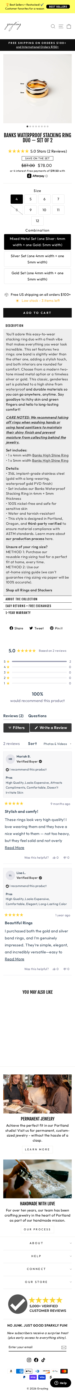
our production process (25, 538)
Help (36, 1256)
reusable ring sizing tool (25, 557)
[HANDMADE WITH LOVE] (37, 1178)
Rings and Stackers (36, 590)
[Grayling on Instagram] (29, 1359)
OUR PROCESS (37, 1229)
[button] (37, 151)
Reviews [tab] (13, 716)
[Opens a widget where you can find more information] (60, 1383)
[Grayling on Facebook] (36, 1359)
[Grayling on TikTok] (43, 1359)
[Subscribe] (63, 1347)
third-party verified (45, 523)
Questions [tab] (37, 716)
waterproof (15, 389)
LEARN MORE (37, 1149)
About (36, 1243)
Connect (36, 1269)
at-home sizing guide (23, 572)
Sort (33, 743)
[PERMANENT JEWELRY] (37, 1093)
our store (36, 1282)
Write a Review (55, 728)
